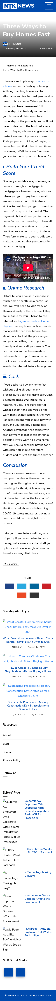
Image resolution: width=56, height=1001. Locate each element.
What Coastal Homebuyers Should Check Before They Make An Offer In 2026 (28, 640)
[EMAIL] (34, 595)
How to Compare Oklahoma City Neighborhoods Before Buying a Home (28, 669)
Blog (6, 744)
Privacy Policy (11, 760)
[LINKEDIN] (34, 586)
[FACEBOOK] (9, 586)
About (7, 735)
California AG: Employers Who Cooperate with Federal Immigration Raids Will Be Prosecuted (37, 809)
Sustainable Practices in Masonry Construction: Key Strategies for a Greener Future (28, 705)
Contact (8, 752)
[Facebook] (8, 972)
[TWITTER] (21, 586)
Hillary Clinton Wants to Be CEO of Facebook (39, 850)
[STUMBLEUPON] (21, 595)
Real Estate (10, 19)
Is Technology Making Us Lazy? (38, 874)
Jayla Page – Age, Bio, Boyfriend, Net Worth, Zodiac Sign (38, 932)
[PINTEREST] (46, 586)
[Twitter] (20, 972)
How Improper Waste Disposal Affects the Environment (38, 899)
